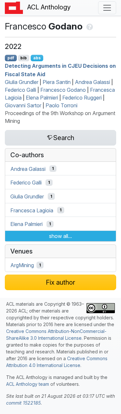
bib (23, 57)
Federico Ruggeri (82, 97)
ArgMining (22, 265)
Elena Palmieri (42, 97)
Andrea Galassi (92, 82)
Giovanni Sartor (23, 105)
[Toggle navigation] (107, 7)
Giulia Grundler (21, 82)
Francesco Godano (63, 90)
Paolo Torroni (61, 105)
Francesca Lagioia (31, 210)
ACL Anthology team (27, 384)
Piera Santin (57, 82)
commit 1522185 (23, 403)
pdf (10, 57)
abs (37, 57)
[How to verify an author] (89, 26)
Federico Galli (20, 90)
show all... (60, 236)
